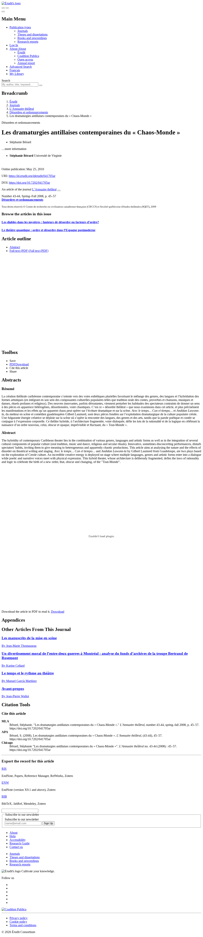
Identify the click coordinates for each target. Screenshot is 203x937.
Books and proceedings (32, 38)
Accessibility (18, 839)
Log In (14, 45)
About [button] (14, 48)
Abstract (15, 247)
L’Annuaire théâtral (22, 108)
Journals (22, 31)
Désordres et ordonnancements (29, 112)
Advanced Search (21, 66)
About (22, 48)
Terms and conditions (23, 925)
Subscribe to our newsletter (22, 819)
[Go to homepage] (11, 3)
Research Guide (20, 843)
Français (15, 70)
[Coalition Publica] (14, 909)
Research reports (27, 41)
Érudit (21, 52)
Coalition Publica (28, 56)
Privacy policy (19, 918)
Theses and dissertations (32, 34)
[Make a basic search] (3, 8)
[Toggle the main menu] (3, 11)
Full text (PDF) (19, 250)
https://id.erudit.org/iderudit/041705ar (32, 176)
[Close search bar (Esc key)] (7, 8)
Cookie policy (18, 921)
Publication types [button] (20, 27)
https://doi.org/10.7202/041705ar (29, 182)
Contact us (16, 847)
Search (6, 80)
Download (57, 611)
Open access (25, 59)
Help (13, 836)
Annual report (26, 63)
